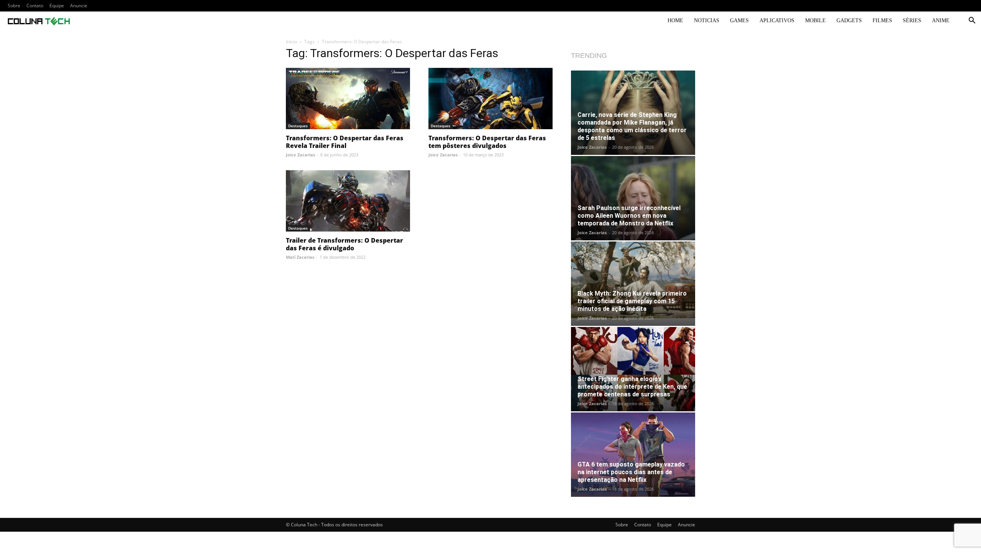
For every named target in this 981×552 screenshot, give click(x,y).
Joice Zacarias (300, 155)
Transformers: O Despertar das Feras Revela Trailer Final (345, 142)
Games (739, 20)
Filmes (882, 20)
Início (291, 41)
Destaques (298, 125)
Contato (34, 5)
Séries (912, 20)
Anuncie (78, 5)
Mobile (815, 20)
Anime (941, 20)
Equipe (56, 5)
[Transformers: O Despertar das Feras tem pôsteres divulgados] (490, 98)
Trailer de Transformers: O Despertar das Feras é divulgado (344, 244)
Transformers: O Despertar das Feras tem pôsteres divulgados (487, 142)
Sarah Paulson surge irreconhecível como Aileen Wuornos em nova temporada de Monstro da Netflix (629, 215)
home (675, 20)
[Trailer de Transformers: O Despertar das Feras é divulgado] (348, 201)
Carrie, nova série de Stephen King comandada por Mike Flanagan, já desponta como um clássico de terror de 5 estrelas (632, 126)
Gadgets (849, 20)
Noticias (706, 20)
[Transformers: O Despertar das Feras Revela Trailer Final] (348, 98)
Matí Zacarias (300, 257)
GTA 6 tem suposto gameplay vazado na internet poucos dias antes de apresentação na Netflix (631, 472)
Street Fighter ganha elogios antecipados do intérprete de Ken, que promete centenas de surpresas (632, 386)
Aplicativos (777, 20)
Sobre (14, 5)
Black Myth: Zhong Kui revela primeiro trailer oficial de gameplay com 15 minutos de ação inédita (632, 301)
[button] (972, 21)
